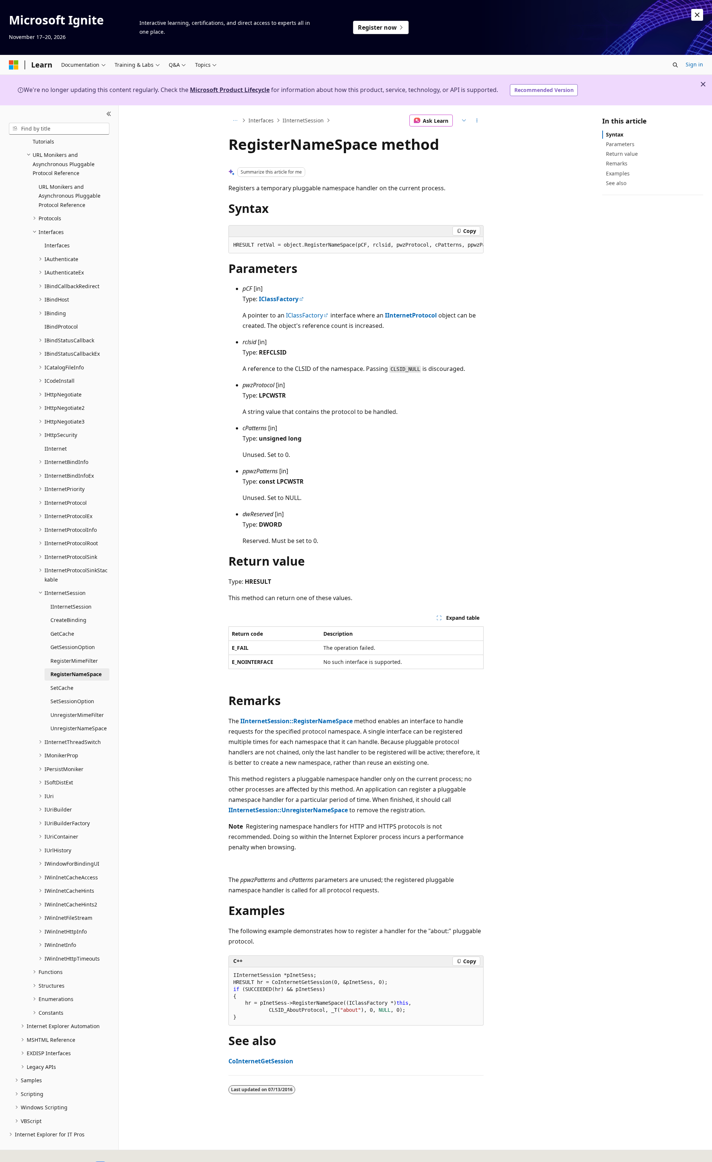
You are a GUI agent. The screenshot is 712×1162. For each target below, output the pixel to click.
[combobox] (59, 129)
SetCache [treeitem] (61, 687)
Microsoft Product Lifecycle (230, 90)
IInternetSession (303, 120)
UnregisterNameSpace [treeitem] (78, 728)
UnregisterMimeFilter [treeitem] (77, 714)
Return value (622, 153)
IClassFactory (279, 299)
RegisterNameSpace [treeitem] (76, 674)
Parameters (620, 144)
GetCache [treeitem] (62, 633)
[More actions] (477, 120)
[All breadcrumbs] (234, 120)
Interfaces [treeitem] (57, 245)
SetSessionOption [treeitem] (72, 701)
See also (616, 183)
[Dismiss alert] (697, 15)
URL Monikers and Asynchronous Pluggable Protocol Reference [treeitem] (69, 195)
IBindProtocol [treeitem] (61, 326)
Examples (618, 173)
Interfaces (261, 120)
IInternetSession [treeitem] (71, 606)
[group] (356, 245)
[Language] (463, 120)
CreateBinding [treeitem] (68, 619)
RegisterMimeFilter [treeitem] (74, 660)
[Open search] (675, 65)
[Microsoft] (14, 65)
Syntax (614, 134)
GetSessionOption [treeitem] (72, 647)
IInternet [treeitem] (55, 448)
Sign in (694, 64)
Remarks (616, 163)
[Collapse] (108, 114)
